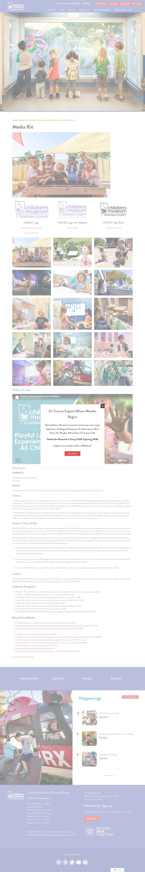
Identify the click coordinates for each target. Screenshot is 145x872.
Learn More (72, 453)
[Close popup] (103, 406)
